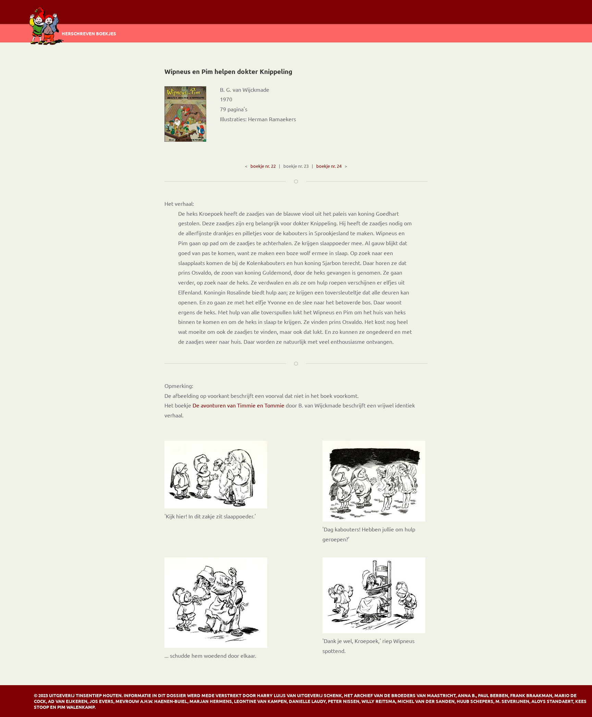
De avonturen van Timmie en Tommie (238, 405)
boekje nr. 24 (329, 166)
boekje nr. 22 (263, 166)
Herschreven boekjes (89, 33)
